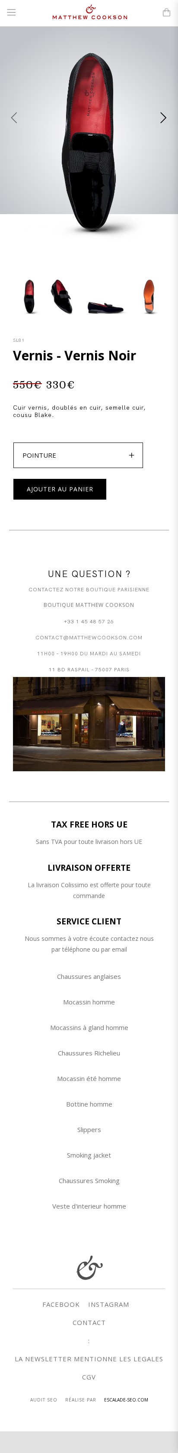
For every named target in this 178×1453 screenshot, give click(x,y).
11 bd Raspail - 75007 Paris (89, 669)
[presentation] (14, 117)
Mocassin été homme (89, 1078)
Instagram (108, 1304)
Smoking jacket (89, 1155)
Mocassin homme (89, 1002)
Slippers (89, 1129)
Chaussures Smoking (89, 1180)
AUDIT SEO (43, 1400)
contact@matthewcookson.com (89, 637)
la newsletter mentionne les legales (89, 1358)
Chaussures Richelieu (89, 1053)
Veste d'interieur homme (89, 1206)
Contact (89, 1322)
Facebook (61, 1304)
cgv (89, 1377)
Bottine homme (89, 1104)
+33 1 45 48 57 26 (89, 621)
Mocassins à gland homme (89, 1027)
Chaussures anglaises (89, 976)
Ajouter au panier (60, 489)
